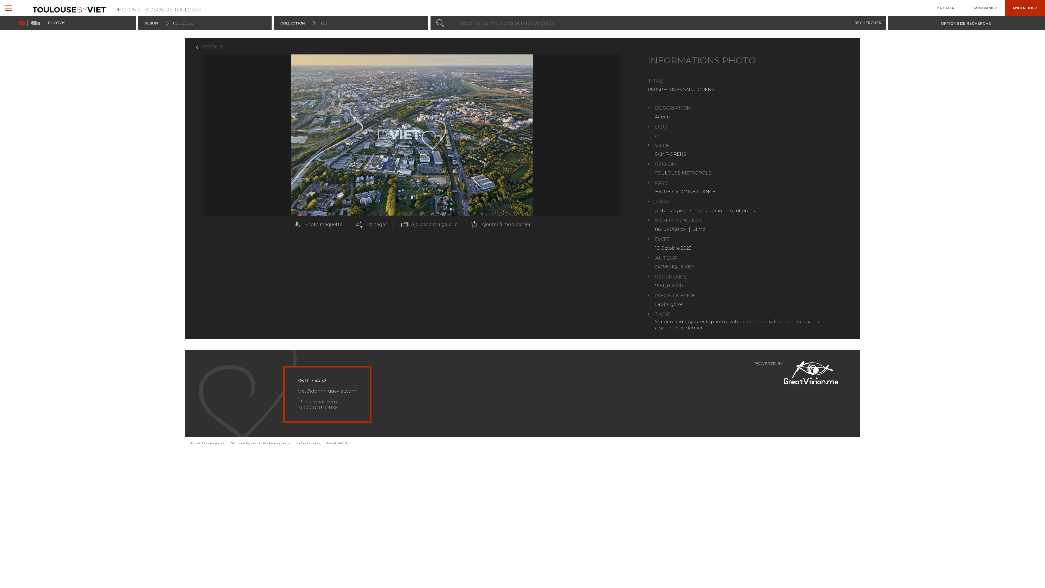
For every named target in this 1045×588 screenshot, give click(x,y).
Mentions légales (243, 443)
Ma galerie (947, 8)
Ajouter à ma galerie (434, 224)
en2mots (303, 443)
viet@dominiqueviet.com (327, 391)
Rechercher (868, 22)
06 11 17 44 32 (312, 380)
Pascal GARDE (337, 443)
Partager (377, 224)
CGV (262, 443)
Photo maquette (323, 224)
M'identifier (1025, 8)
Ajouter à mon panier (506, 224)
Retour (213, 47)
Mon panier (985, 8)
